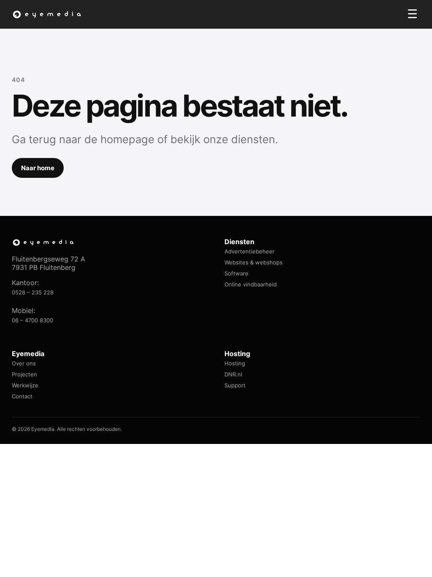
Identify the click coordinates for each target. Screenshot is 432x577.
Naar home (37, 168)
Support (235, 385)
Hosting (234, 363)
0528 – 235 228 (33, 292)
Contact (22, 396)
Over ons (24, 363)
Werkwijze (25, 385)
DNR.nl (233, 374)
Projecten (24, 374)
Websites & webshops (253, 262)
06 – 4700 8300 (32, 320)
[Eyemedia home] (48, 14)
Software (236, 273)
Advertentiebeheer (249, 251)
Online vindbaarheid (250, 284)
